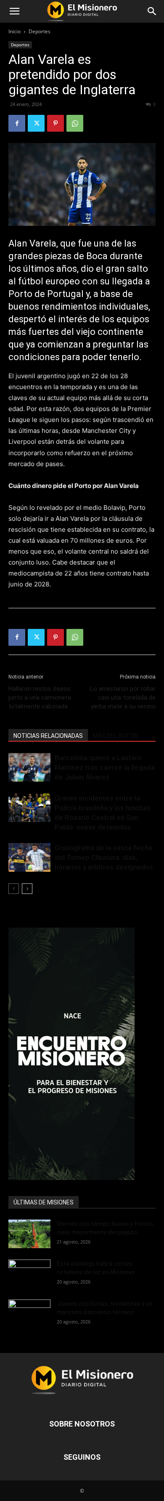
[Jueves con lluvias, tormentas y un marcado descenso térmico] (29, 1314)
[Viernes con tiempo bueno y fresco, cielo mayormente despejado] (29, 1234)
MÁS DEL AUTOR (115, 735)
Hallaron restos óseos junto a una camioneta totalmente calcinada (39, 697)
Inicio (14, 31)
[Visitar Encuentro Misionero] (82, 1054)
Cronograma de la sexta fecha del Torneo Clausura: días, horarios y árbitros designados (104, 857)
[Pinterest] (55, 123)
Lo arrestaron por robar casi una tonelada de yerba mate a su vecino (123, 697)
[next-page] (27, 888)
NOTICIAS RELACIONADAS (48, 735)
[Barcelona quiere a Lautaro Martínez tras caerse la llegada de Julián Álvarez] (29, 767)
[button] (14, 11)
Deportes (39, 31)
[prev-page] (13, 888)
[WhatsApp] (74, 123)
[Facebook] (16, 123)
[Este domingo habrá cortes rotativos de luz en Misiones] (29, 1271)
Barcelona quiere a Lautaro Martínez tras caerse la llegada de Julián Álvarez (105, 767)
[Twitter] (36, 123)
